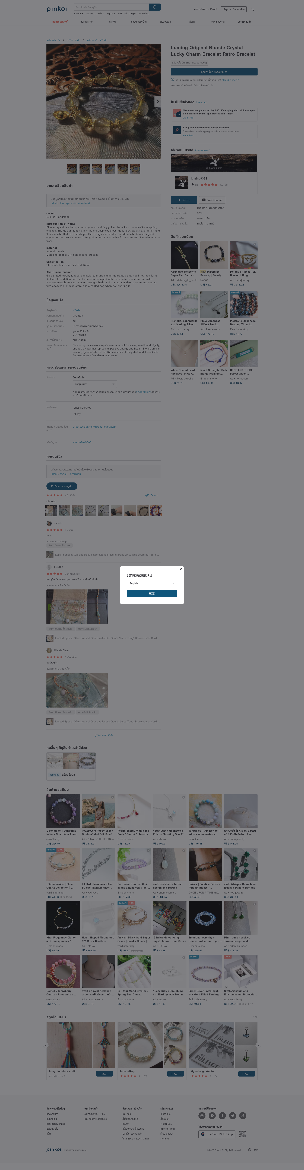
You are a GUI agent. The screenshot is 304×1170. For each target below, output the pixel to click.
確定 (152, 593)
